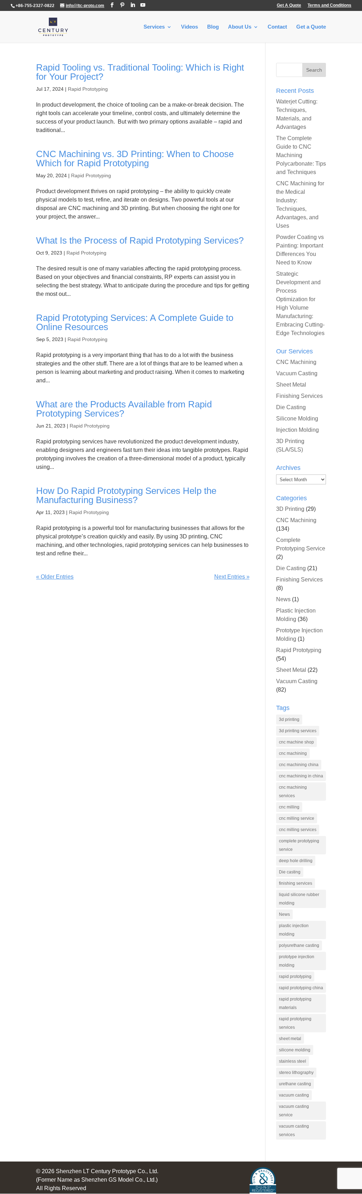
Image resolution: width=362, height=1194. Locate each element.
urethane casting (295, 1083)
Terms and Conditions (329, 5)
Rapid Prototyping (88, 89)
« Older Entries (55, 577)
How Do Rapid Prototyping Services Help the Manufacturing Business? (126, 495)
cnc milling (289, 807)
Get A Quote (289, 5)
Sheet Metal (291, 385)
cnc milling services (297, 829)
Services (154, 27)
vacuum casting (294, 1095)
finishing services (295, 883)
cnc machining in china (301, 776)
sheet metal (290, 1038)
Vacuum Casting (296, 373)
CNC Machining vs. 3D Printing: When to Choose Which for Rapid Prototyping (135, 158)
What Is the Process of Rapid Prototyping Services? (140, 240)
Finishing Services (299, 396)
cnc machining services (293, 791)
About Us (239, 27)
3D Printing (290, 509)
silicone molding (294, 1049)
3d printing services (297, 730)
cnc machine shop (296, 742)
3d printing (289, 719)
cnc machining (293, 753)
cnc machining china (299, 764)
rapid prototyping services (295, 1023)
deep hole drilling (296, 860)
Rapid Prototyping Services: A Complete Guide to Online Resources (134, 322)
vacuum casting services (294, 1130)
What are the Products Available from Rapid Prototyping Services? (124, 409)
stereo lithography (296, 1072)
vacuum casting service (294, 1110)
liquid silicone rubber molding (299, 899)
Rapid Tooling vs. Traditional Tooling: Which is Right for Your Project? (140, 72)
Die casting (289, 872)
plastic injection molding (294, 930)
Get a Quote (311, 27)
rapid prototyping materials (295, 1003)
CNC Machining (296, 362)
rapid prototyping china (301, 987)
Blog (213, 27)
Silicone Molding (297, 419)
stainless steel (292, 1061)
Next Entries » (232, 577)
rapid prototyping (295, 976)
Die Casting (291, 407)
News (283, 599)
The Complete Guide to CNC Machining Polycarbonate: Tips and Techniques (301, 155)
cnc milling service (296, 818)
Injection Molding (297, 430)
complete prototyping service (299, 845)
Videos (189, 27)
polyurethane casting (299, 945)
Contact (277, 27)
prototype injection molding (296, 961)
